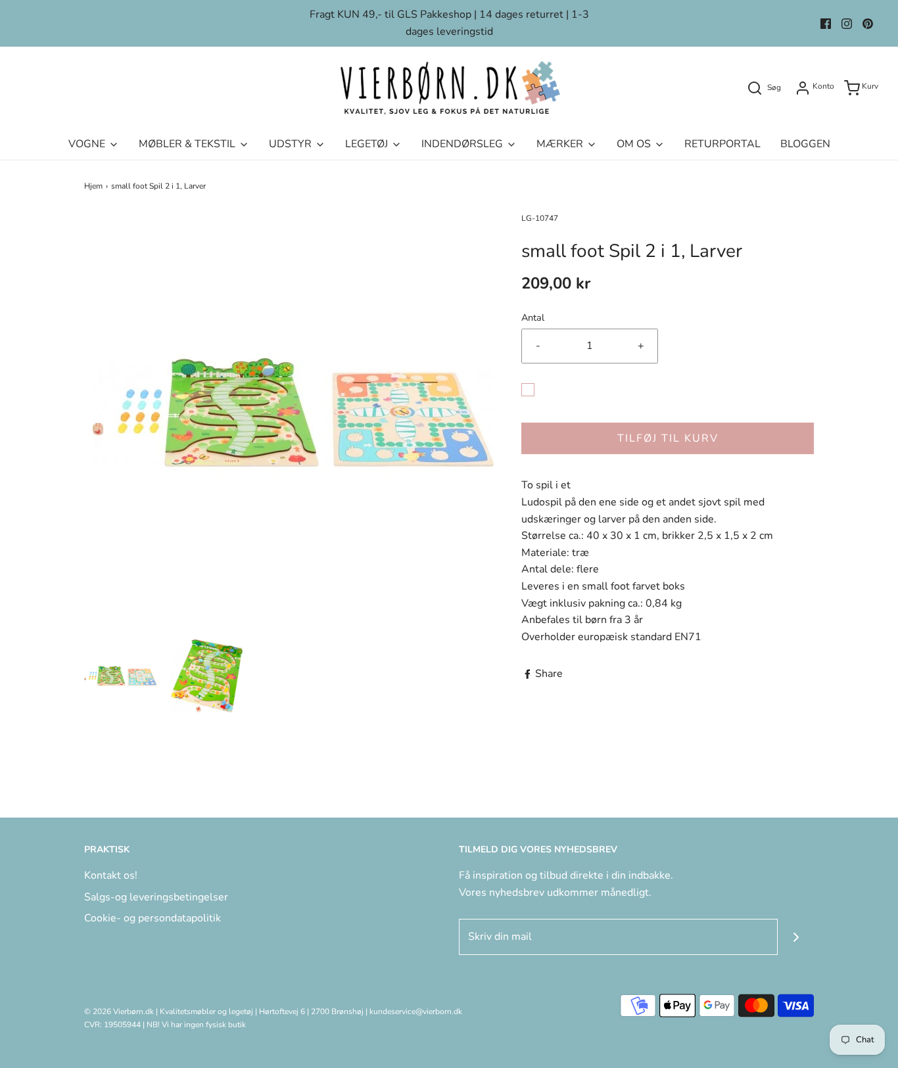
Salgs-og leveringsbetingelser (156, 897)
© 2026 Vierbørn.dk (119, 1011)
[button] (120, 675)
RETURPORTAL (722, 144)
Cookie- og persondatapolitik (152, 918)
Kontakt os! (110, 875)
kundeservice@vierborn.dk (415, 1011)
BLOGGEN (805, 144)
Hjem (93, 186)
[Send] (796, 937)
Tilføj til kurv (668, 438)
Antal (532, 317)
